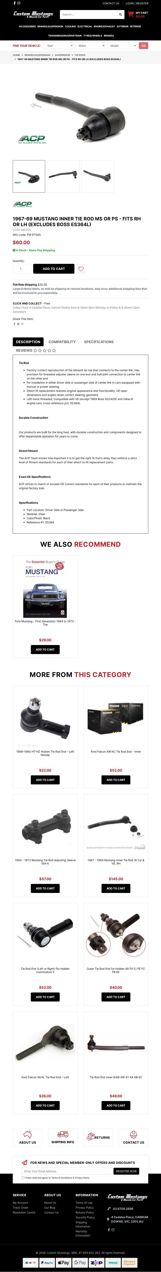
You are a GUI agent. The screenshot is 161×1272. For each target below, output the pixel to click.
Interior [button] (135, 26)
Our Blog (49, 1207)
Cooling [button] (70, 26)
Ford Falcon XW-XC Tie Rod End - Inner (116, 751)
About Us (50, 1202)
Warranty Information (83, 1233)
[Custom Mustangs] (33, 14)
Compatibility (62, 342)
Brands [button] (109, 35)
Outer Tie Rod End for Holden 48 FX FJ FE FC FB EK (116, 970)
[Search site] (120, 14)
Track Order (20, 1207)
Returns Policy (85, 1212)
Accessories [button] (27, 26)
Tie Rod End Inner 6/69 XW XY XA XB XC (116, 1077)
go (143, 45)
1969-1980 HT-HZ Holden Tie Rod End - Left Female (45, 753)
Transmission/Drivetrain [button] (65, 35)
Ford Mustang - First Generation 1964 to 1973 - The (45, 623)
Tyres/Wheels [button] (92, 35)
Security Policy (85, 1217)
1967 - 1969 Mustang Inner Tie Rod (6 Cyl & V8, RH (116, 861)
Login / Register (137, 3)
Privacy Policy (82, 1177)
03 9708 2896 (123, 1209)
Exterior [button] (122, 26)
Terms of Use (84, 1202)
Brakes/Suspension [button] (50, 26)
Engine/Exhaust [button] (104, 26)
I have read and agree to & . (57, 1177)
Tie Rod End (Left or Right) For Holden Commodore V (45, 970)
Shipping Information (83, 1224)
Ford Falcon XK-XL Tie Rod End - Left (45, 1077)
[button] (81, 269)
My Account (20, 1202)
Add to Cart (54, 269)
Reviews (24, 350)
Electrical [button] (85, 26)
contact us (111, 3)
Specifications (99, 342)
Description (28, 342)
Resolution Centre (24, 1212)
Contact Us (51, 1212)
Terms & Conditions (61, 1177)
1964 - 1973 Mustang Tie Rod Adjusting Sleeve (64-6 (45, 861)
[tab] (28, 341)
